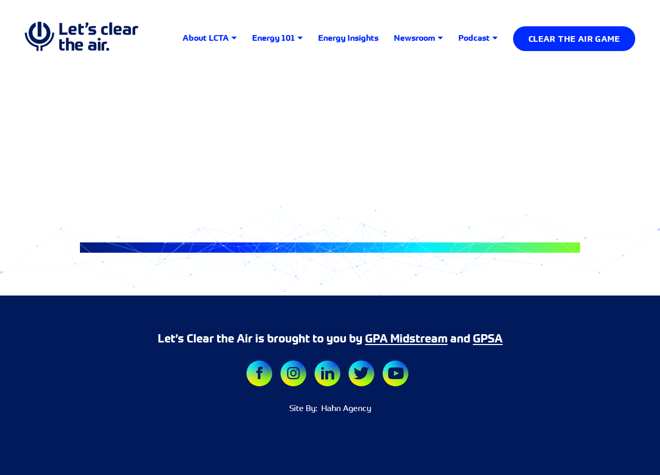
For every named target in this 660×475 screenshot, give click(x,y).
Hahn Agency (344, 408)
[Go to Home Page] (81, 38)
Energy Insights (348, 37)
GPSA (488, 338)
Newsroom (414, 37)
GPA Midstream (406, 338)
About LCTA (206, 37)
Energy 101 (273, 37)
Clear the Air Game (574, 39)
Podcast (474, 37)
